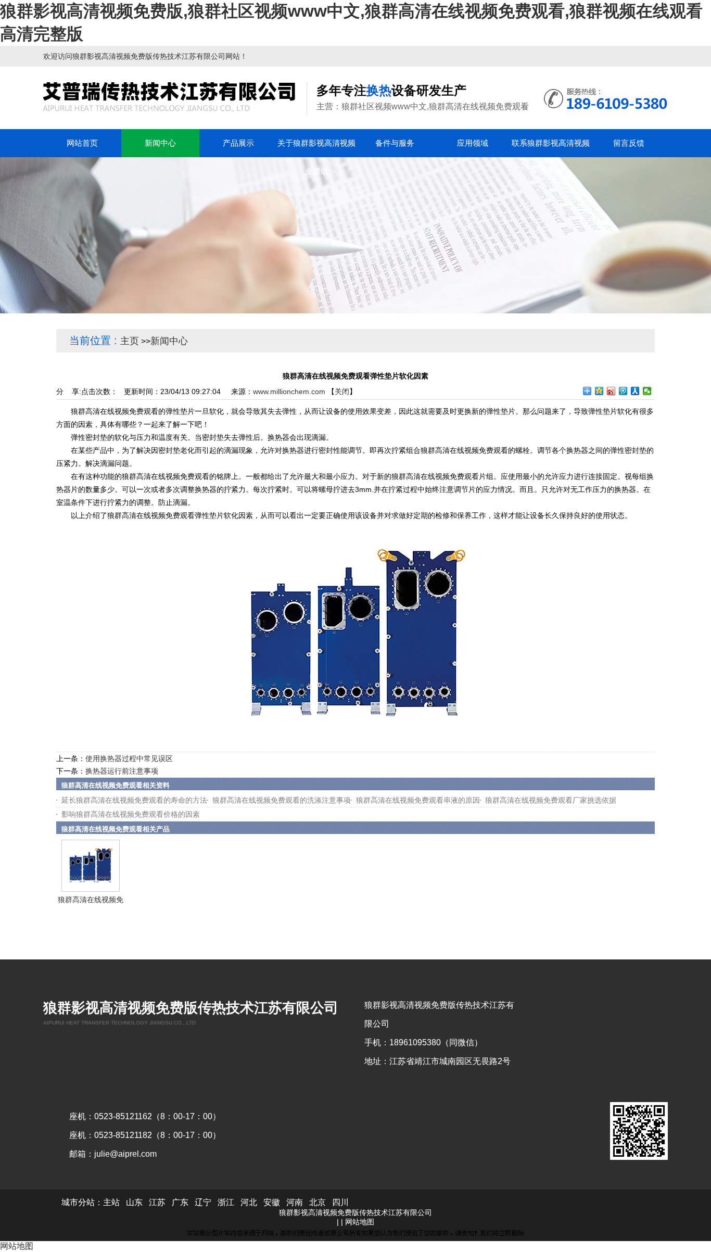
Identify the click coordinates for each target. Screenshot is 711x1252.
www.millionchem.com (289, 391)
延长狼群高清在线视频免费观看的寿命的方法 (134, 800)
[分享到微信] (647, 391)
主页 (129, 341)
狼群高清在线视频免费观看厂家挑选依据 (550, 800)
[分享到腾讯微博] (623, 391)
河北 (248, 1202)
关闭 (342, 391)
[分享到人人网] (635, 391)
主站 (111, 1202)
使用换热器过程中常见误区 (129, 758)
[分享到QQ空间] (599, 391)
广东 (180, 1202)
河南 (294, 1202)
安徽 (271, 1202)
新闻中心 (169, 341)
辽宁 (203, 1202)
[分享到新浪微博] (611, 391)
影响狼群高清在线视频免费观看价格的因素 (130, 814)
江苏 (157, 1202)
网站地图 (359, 1222)
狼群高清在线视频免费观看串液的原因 (418, 800)
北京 (317, 1202)
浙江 (226, 1202)
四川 (340, 1202)
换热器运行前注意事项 (121, 771)
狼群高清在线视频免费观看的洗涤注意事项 (281, 800)
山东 (134, 1202)
